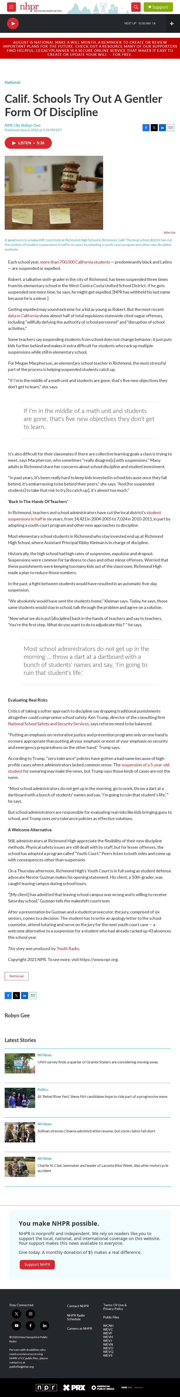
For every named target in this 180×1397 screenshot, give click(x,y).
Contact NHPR (78, 1306)
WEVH (108, 1337)
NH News (45, 1055)
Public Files (111, 1317)
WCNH (108, 1326)
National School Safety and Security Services (48, 723)
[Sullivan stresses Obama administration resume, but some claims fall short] (20, 1132)
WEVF (107, 1333)
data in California (23, 315)
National (12, 82)
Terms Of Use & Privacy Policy (115, 1307)
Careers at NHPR (79, 1328)
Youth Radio (68, 948)
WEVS (107, 1355)
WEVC (108, 1329)
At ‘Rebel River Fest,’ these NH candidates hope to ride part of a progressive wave (102, 1096)
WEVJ (107, 1341)
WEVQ (108, 1352)
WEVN (108, 1344)
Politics (43, 1089)
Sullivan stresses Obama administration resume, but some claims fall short (96, 1131)
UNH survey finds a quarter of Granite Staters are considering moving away (98, 1062)
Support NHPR (37, 1264)
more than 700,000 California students (75, 261)
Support (160, 7)
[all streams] (173, 23)
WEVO (108, 1348)
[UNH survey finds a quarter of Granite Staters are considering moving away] (20, 1063)
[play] (13, 23)
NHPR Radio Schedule (76, 1317)
